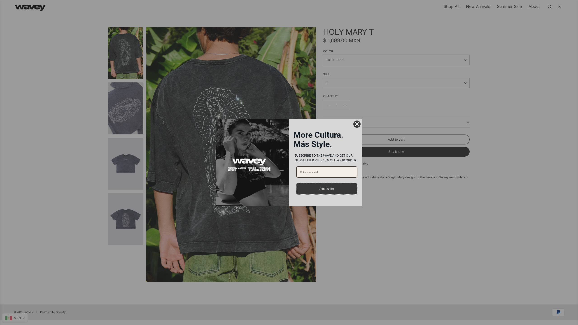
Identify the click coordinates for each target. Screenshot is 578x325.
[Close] (357, 124)
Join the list (326, 188)
